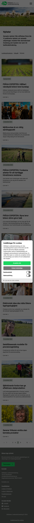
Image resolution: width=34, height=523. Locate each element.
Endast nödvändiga (17, 268)
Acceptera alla (17, 263)
